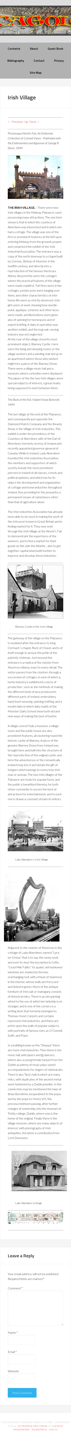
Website (13, 1371)
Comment (15, 1288)
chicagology (35, 24)
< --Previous (15, 121)
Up (26, 121)
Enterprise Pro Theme (33, 1426)
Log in (53, 1429)
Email (12, 1351)
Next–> (34, 121)
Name (13, 1332)
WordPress (39, 1429)
